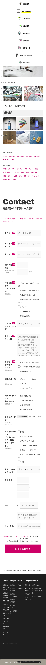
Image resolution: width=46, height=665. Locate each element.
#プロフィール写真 (8, 160)
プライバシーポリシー (11, 129)
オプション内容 (9, 82)
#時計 (22, 172)
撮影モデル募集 (36, 596)
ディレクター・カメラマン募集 (14, 106)
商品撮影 (26, 4)
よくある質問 (8, 88)
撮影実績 (26, 41)
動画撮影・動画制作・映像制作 (6, 595)
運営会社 (7, 76)
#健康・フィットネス (32, 172)
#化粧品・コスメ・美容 (19, 176)
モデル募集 (8, 112)
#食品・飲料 (6, 176)
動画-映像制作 (26, 11)
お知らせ (7, 94)
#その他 (14, 179)
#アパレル (16, 172)
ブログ (6, 100)
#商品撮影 (12, 156)
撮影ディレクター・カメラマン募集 (37, 590)
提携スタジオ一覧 (26, 55)
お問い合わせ (8, 135)
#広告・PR (6, 179)
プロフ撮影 (26, 33)
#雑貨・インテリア (8, 169)
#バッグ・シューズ (33, 176)
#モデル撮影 (20, 156)
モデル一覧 (26, 48)
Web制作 (26, 63)
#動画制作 (37, 156)
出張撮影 (26, 26)
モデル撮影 (26, 18)
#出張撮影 (29, 156)
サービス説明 (8, 118)
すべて (5, 156)
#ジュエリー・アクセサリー (24, 169)
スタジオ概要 (8, 71)
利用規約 (7, 124)
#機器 (36, 169)
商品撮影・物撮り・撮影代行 (6, 587)
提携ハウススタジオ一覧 (6, 621)
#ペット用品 (6, 172)
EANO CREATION (10, 643)
